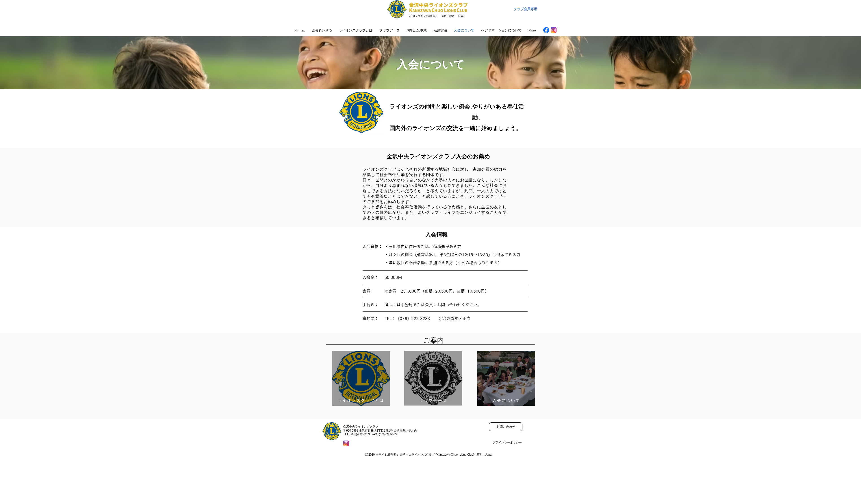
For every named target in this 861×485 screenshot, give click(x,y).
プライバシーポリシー (507, 442)
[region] (361, 378)
